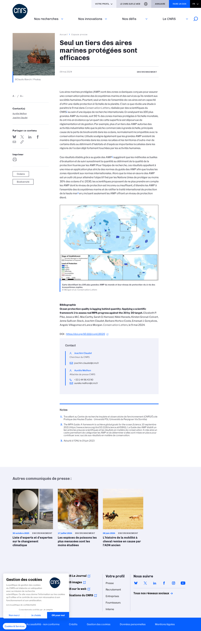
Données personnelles (133, 624)
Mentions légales (165, 624)
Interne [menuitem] (110, 609)
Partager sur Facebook (37, 137)
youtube (183, 583)
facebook (164, 583)
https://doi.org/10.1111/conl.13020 (85, 334)
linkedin (154, 583)
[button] (14, 626)
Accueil (64, 34)
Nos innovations (90, 19)
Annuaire (160, 4)
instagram (173, 583)
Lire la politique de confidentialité (21, 605)
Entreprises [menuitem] (112, 596)
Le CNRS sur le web (130, 4)
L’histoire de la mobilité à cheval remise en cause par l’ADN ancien (123, 519)
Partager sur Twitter (22, 137)
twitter (145, 583)
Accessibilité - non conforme (43, 624)
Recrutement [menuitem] (113, 589)
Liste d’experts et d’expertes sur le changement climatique (33, 519)
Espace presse (79, 34)
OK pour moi (58, 615)
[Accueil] (21, 11)
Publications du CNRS (78, 595)
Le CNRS (169, 19)
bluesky (135, 583)
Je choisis (36, 615)
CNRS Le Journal (75, 576)
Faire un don (179, 4)
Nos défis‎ (129, 19)
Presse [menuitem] (110, 583)
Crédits (73, 624)
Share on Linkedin (30, 137)
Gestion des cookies (98, 624)
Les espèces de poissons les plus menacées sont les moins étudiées (78, 519)
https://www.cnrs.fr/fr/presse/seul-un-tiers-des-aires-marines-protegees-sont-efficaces (22, 142)
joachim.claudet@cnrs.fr (86, 363)
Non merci (14, 615)
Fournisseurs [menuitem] (113, 602)
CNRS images (73, 582)
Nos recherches (46, 19)
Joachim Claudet (20, 117)
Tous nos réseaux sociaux (145, 593)
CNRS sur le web (75, 589)
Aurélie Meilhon (20, 113)
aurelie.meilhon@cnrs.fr (86, 383)
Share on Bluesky (14, 137)
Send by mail (14, 142)
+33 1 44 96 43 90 (83, 379)
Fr (194, 4)
